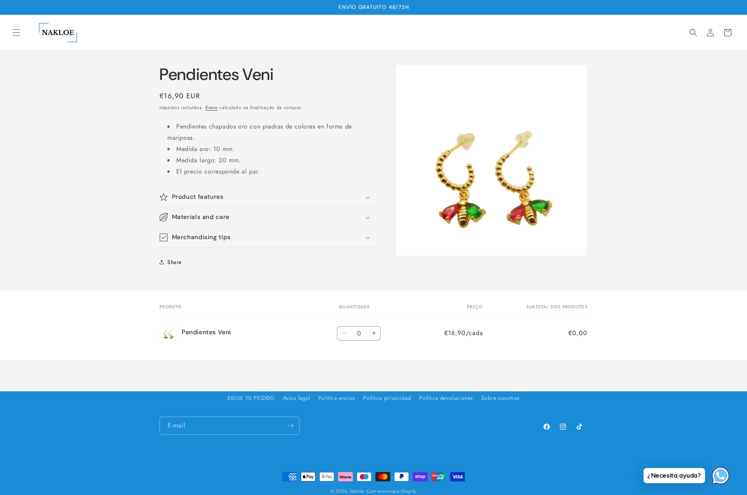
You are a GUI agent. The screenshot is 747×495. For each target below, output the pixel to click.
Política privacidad (387, 398)
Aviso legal (296, 398)
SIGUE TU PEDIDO (251, 398)
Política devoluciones (446, 398)
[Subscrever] (290, 426)
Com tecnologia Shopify (391, 491)
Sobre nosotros (500, 398)
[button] (16, 32)
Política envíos (336, 398)
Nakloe (357, 491)
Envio (211, 107)
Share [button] (174, 262)
